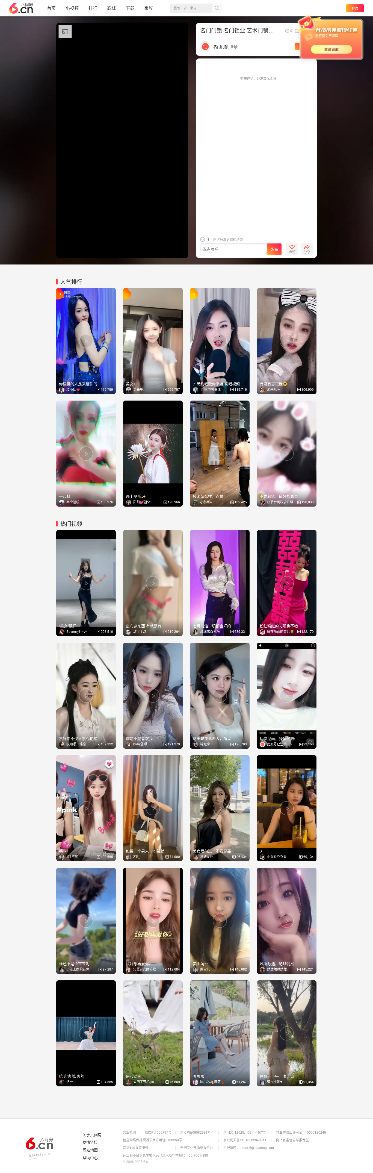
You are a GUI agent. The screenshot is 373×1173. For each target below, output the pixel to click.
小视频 (72, 8)
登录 (355, 8)
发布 (274, 249)
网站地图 (90, 1150)
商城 (111, 8)
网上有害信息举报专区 (292, 1139)
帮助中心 (90, 1158)
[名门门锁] (205, 45)
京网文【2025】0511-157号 (244, 1132)
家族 (148, 8)
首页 (51, 8)
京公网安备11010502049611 (245, 1139)
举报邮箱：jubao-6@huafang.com (248, 1147)
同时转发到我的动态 (227, 239)
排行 (92, 8)
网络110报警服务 (135, 1147)
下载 (130, 8)
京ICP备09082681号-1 (197, 1132)
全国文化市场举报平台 (196, 1147)
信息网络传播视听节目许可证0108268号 (152, 1139)
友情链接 (90, 1142)
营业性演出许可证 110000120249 (301, 1132)
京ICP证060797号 (158, 1132)
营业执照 (129, 1132)
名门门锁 (221, 46)
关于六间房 (92, 1135)
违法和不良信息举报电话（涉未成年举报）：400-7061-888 (165, 1155)
